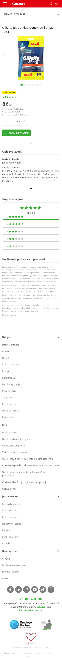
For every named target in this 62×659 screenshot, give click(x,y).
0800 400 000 (32, 599)
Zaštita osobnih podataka (15, 452)
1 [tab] (21, 85)
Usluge (6, 337)
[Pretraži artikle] (51, 3)
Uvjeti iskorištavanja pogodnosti (18, 438)
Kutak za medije (10, 536)
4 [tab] (33, 85)
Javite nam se (10, 496)
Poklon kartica (9, 403)
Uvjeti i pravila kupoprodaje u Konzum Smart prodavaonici (24, 473)
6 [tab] (40, 85)
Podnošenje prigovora (13, 445)
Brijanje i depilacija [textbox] (14, 14)
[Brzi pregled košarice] (58, 3)
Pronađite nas (9, 510)
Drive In (6, 357)
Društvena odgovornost (14, 565)
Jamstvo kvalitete (10, 571)
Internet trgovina (10, 344)
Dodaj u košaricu (18, 133)
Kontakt (6, 543)
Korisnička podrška (11, 503)
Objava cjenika (9, 488)
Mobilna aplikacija (11, 384)
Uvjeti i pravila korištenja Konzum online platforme (27, 458)
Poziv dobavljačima (11, 517)
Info (4, 424)
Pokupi (5, 371)
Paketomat (7, 417)
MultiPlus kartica (10, 410)
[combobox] (31, 14)
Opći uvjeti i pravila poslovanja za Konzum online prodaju (31, 465)
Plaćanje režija (9, 390)
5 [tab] (37, 85)
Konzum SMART (10, 377)
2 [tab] (25, 85)
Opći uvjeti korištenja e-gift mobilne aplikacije (24, 482)
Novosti (6, 578)
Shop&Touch (8, 397)
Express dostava (10, 364)
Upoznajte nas (10, 551)
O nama (6, 558)
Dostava (6, 351)
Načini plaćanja (9, 432)
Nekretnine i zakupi (12, 523)
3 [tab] (29, 85)
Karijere (6, 530)
